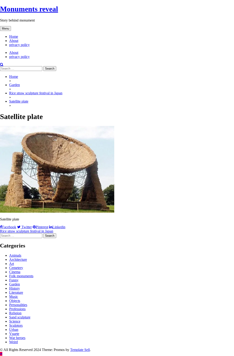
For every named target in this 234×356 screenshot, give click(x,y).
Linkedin (58, 227)
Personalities (18, 305)
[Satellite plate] (57, 211)
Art (11, 264)
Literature (16, 292)
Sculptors (16, 325)
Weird (13, 342)
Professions (17, 309)
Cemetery (16, 268)
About (13, 41)
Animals (15, 255)
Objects (14, 301)
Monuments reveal (29, 9)
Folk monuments (21, 276)
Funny (14, 280)
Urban (13, 330)
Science (14, 321)
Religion (15, 313)
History (14, 288)
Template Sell (80, 350)
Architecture (18, 259)
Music (13, 297)
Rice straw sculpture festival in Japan (26, 231)
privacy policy (19, 45)
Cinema (14, 272)
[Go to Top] (1, 354)
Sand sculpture (19, 317)
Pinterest (42, 227)
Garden (14, 284)
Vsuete (14, 334)
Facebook (9, 227)
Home (13, 36)
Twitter (26, 227)
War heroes (17, 338)
